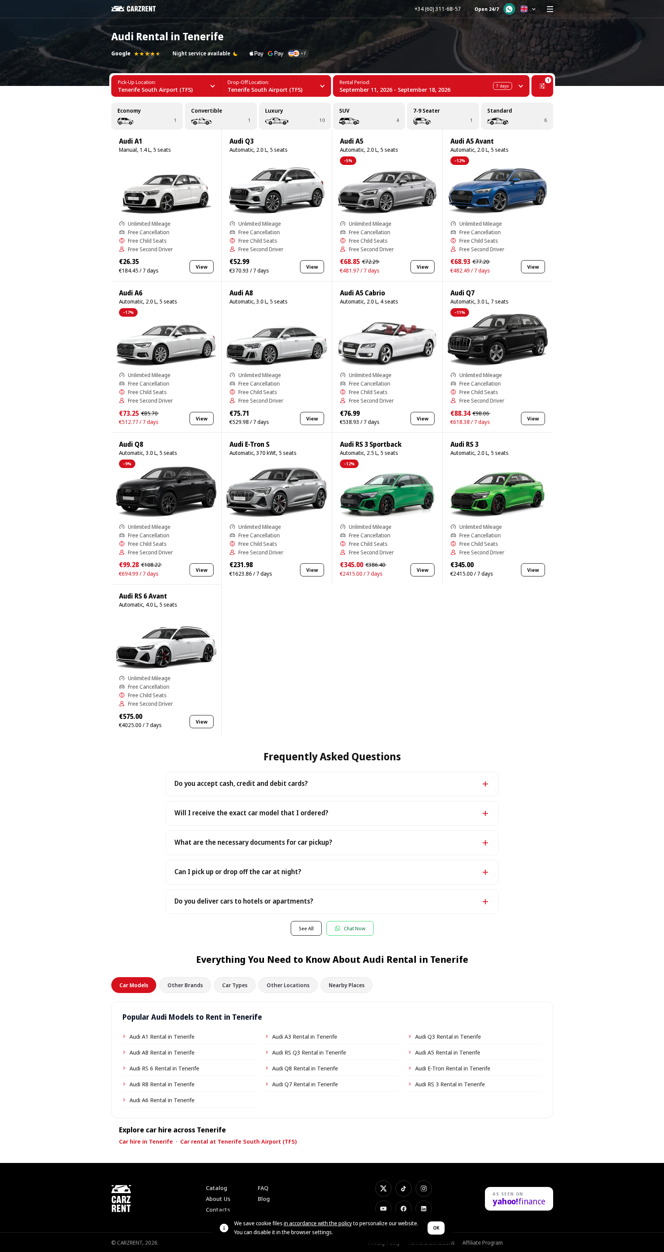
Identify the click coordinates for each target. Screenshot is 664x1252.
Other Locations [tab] (288, 985)
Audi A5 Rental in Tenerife (447, 1052)
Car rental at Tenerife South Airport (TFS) (238, 1141)
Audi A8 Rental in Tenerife (162, 1052)
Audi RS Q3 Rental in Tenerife (309, 1052)
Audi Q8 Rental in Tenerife (305, 1068)
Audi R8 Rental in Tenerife (162, 1084)
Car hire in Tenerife (146, 1141)
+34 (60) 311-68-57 (437, 9)
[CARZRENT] (139, 9)
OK (436, 1228)
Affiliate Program (482, 1242)
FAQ (263, 1188)
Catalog (216, 1188)
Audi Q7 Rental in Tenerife (305, 1084)
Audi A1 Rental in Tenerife (162, 1036)
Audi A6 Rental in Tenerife (162, 1100)
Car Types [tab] (234, 985)
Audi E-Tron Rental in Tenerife (452, 1068)
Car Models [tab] (133, 985)
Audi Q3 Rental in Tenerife (448, 1036)
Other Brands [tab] (185, 985)
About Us (218, 1199)
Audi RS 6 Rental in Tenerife (164, 1068)
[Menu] (550, 9)
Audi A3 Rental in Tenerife (304, 1036)
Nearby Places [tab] (346, 985)
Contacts (218, 1210)
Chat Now (355, 928)
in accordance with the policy (318, 1223)
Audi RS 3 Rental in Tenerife (450, 1084)
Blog (264, 1199)
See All (306, 928)
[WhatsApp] (509, 9)
